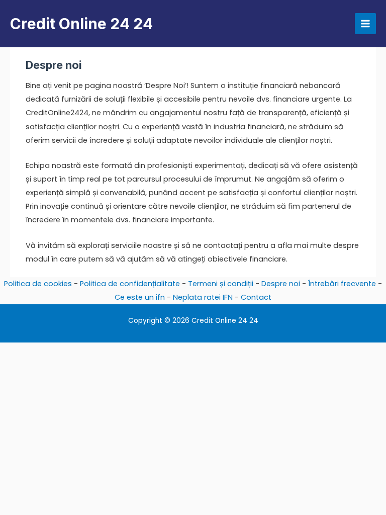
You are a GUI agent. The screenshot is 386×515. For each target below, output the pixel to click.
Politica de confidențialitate (130, 284)
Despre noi (280, 284)
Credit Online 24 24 (81, 24)
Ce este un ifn (140, 297)
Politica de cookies (38, 284)
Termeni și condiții (220, 284)
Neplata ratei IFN (203, 297)
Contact (256, 297)
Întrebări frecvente (342, 284)
